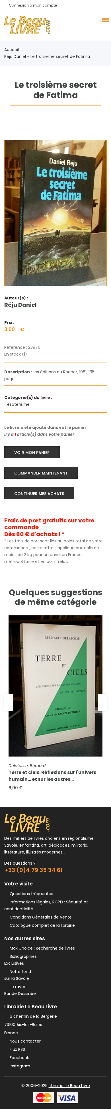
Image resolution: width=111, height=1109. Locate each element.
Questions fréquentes (30, 894)
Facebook (18, 1058)
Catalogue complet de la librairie (41, 925)
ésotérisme (19, 404)
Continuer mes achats (39, 493)
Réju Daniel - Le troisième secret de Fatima (47, 56)
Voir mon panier (32, 452)
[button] (104, 20)
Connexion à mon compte (33, 5)
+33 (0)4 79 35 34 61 (33, 870)
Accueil (11, 49)
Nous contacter (24, 1041)
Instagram (18, 1066)
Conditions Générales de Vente (39, 917)
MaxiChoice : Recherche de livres (41, 948)
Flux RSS (16, 1049)
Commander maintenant (41, 473)
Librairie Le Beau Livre (69, 1085)
